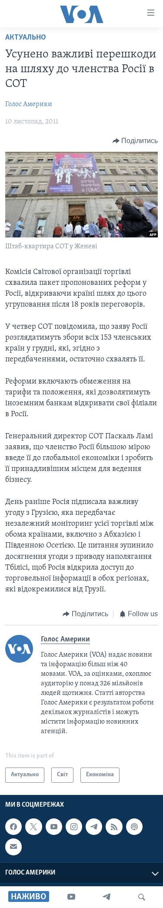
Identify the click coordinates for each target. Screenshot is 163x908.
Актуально (25, 38)
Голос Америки (28, 104)
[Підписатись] (13, 846)
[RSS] (114, 826)
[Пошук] (142, 897)
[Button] (135, 141)
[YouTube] (71, 897)
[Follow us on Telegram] (94, 826)
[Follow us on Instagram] (74, 826)
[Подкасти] (134, 826)
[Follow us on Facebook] (13, 826)
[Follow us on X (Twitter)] (33, 826)
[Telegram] (106, 897)
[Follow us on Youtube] (54, 826)
